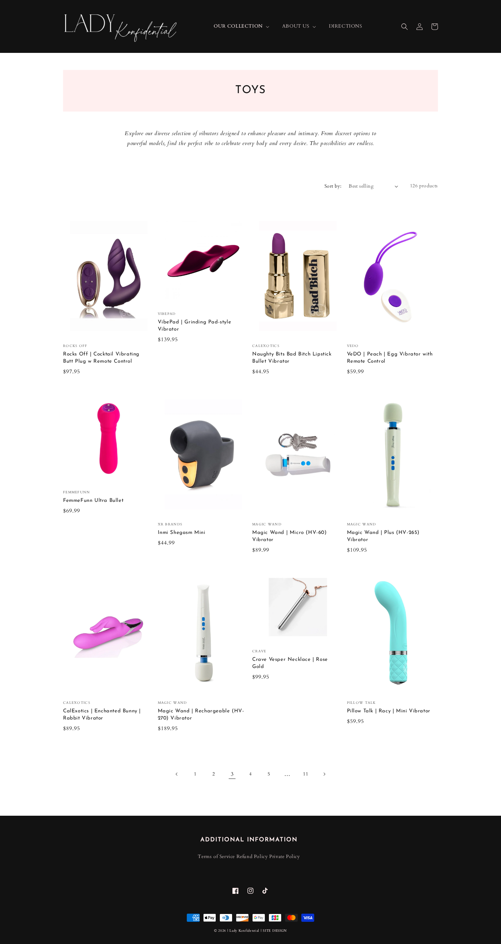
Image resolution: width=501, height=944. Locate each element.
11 (305, 774)
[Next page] (324, 774)
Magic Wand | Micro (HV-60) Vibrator (289, 536)
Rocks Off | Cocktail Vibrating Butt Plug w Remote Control (101, 358)
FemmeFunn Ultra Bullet (93, 500)
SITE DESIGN (275, 930)
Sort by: (332, 186)
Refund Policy (252, 856)
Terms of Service (216, 856)
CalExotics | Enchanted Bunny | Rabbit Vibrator (102, 715)
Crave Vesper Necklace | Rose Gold (290, 663)
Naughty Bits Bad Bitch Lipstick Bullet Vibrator (292, 358)
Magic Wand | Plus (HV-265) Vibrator (383, 536)
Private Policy (284, 856)
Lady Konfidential (244, 930)
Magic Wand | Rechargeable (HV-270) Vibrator (201, 715)
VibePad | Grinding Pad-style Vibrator (194, 326)
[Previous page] (176, 774)
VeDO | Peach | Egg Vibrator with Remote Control (390, 358)
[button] (404, 26)
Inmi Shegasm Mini (182, 532)
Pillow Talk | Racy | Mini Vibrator (388, 711)
